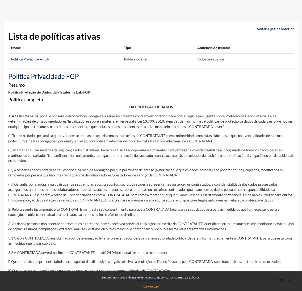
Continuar (151, 287)
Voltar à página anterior (275, 29)
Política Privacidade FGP (30, 59)
